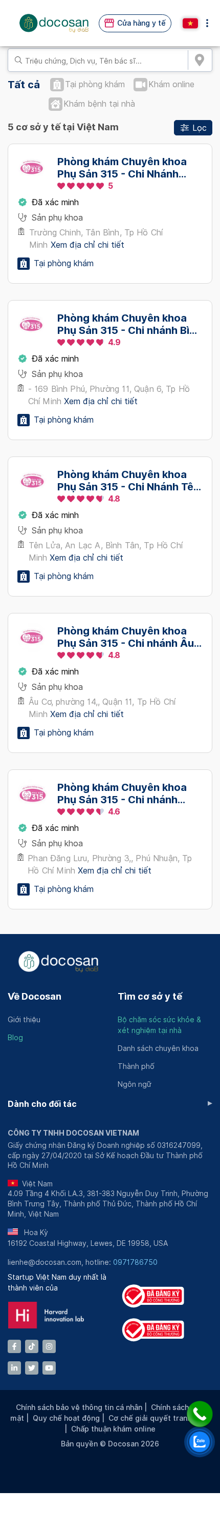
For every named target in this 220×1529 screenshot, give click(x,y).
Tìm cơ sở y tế (150, 996)
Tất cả (24, 84)
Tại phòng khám (95, 84)
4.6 (114, 812)
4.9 (114, 342)
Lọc (199, 128)
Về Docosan (34, 996)
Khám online (171, 84)
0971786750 (135, 1262)
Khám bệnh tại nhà (99, 104)
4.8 (114, 499)
